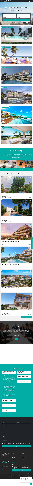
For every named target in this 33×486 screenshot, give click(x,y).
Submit (16, 446)
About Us (21, 169)
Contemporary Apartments (5, 466)
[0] (27, 1)
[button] (2, 334)
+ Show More (13, 459)
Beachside (3, 465)
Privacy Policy (4, 444)
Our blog (23, 458)
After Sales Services (14, 169)
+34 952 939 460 (4, 456)
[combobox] (3, 425)
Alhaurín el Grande (14, 458)
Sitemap (3, 477)
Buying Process (6, 169)
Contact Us (27, 169)
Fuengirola (13, 453)
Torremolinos (13, 457)
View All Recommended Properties (26, 317)
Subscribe (21, 470)
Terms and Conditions (11, 444)
